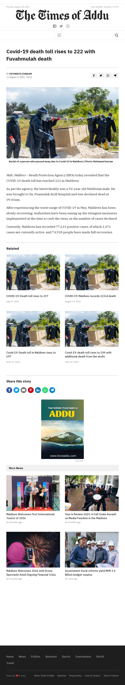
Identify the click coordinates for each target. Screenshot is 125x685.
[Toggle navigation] (59, 35)
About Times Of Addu (44, 675)
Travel (10, 663)
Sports (66, 656)
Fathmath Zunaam (20, 73)
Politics (35, 656)
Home (10, 656)
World (100, 656)
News (22, 656)
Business (51, 656)
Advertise (61, 675)
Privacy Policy (75, 675)
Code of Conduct (92, 675)
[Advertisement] (62, 615)
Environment (83, 656)
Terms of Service (111, 675)
